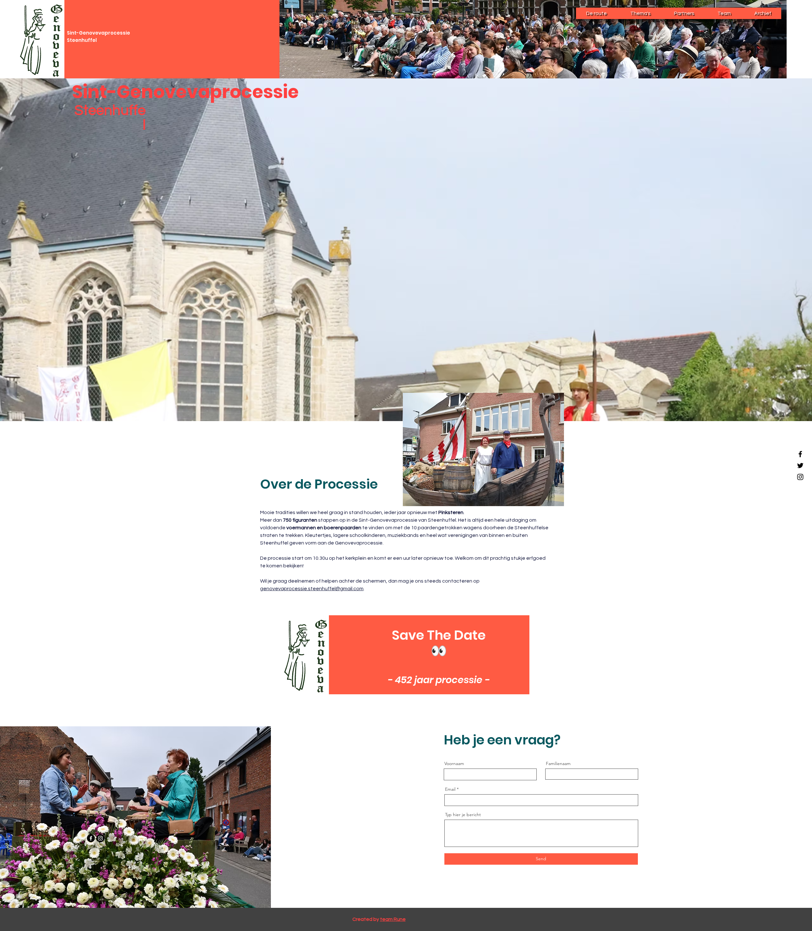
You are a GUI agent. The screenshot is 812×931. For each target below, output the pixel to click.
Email (450, 789)
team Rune (393, 919)
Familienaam (558, 763)
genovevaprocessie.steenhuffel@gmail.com (311, 588)
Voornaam (454, 763)
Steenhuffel (82, 40)
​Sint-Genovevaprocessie (98, 33)
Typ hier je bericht (463, 814)
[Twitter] (800, 465)
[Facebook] (800, 454)
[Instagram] (800, 477)
